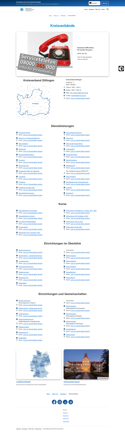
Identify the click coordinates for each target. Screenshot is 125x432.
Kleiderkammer (23, 278)
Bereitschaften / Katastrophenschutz (30, 256)
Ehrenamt (22, 160)
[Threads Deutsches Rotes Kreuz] (70, 402)
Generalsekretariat (72, 382)
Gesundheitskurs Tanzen (27, 216)
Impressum (66, 416)
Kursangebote (23, 227)
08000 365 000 (82, 53)
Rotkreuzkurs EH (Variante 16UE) (29, 232)
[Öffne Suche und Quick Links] (107, 9)
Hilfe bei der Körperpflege (74, 144)
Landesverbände (23, 382)
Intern (103, 9)
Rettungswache (71, 256)
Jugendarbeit (70, 149)
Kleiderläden (23, 283)
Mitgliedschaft (70, 166)
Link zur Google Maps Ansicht (80, 98)
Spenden (69, 187)
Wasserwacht (70, 278)
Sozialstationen (71, 272)
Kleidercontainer (24, 272)
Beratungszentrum (25, 250)
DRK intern (66, 418)
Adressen (65, 413)
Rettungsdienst (71, 177)
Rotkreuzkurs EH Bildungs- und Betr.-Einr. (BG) (81, 210)
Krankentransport (71, 155)
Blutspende (22, 149)
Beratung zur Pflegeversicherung (29, 138)
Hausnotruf (69, 138)
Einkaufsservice (24, 166)
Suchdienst (69, 193)
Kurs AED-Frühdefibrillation (27, 221)
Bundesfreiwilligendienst (26, 155)
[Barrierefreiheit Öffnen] (121, 68)
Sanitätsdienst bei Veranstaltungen (77, 182)
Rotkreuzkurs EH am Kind (74, 221)
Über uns (97, 9)
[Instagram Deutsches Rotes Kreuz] (59, 402)
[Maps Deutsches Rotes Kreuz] (65, 402)
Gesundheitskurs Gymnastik (28, 210)
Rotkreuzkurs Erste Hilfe (74, 227)
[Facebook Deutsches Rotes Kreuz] (54, 402)
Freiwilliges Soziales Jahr (27, 187)
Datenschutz (66, 421)
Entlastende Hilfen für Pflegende (29, 171)
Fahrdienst (22, 177)
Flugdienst (22, 182)
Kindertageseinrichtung (26, 267)
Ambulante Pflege (24, 133)
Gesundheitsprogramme (26, 193)
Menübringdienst (71, 160)
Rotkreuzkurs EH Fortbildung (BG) (77, 216)
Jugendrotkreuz (24, 261)
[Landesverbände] (38, 364)
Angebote (91, 9)
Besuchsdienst (23, 144)
